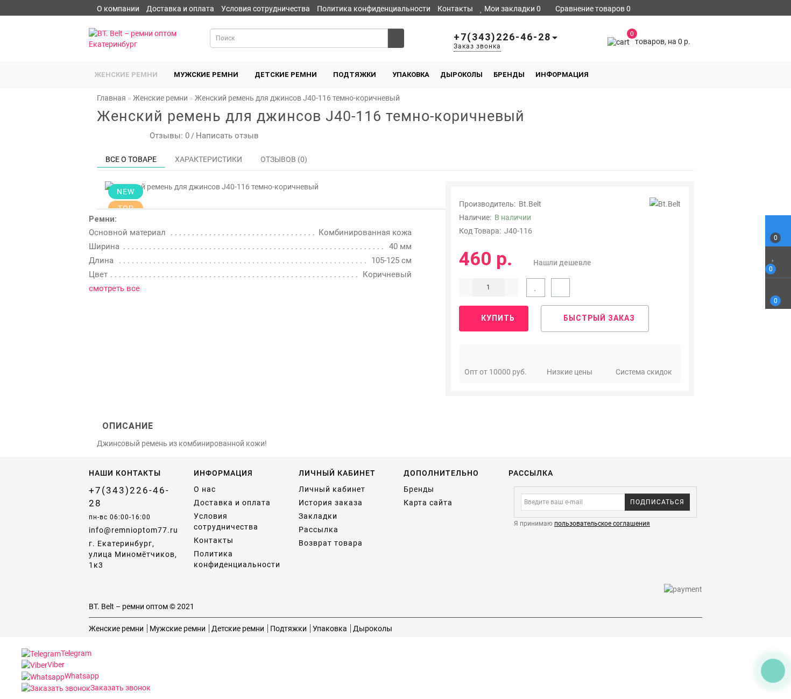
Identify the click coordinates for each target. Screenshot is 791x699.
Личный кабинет (139, 19)
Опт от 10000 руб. (495, 372)
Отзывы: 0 (167, 135)
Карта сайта (428, 502)
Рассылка (318, 529)
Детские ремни (286, 74)
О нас (205, 489)
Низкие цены (569, 372)
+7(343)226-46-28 (129, 497)
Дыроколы (461, 74)
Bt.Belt (530, 204)
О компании (118, 8)
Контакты (455, 8)
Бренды (509, 74)
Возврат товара (331, 543)
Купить (497, 318)
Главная (111, 98)
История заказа (331, 502)
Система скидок (644, 372)
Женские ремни (126, 74)
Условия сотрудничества (265, 8)
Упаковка (410, 74)
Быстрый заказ (598, 318)
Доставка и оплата (180, 8)
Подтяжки (354, 74)
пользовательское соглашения (602, 523)
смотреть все (114, 288)
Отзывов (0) (283, 159)
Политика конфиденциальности (373, 8)
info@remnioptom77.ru (133, 530)
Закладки (318, 516)
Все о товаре (131, 159)
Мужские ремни (206, 74)
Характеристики (208, 159)
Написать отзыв (227, 135)
